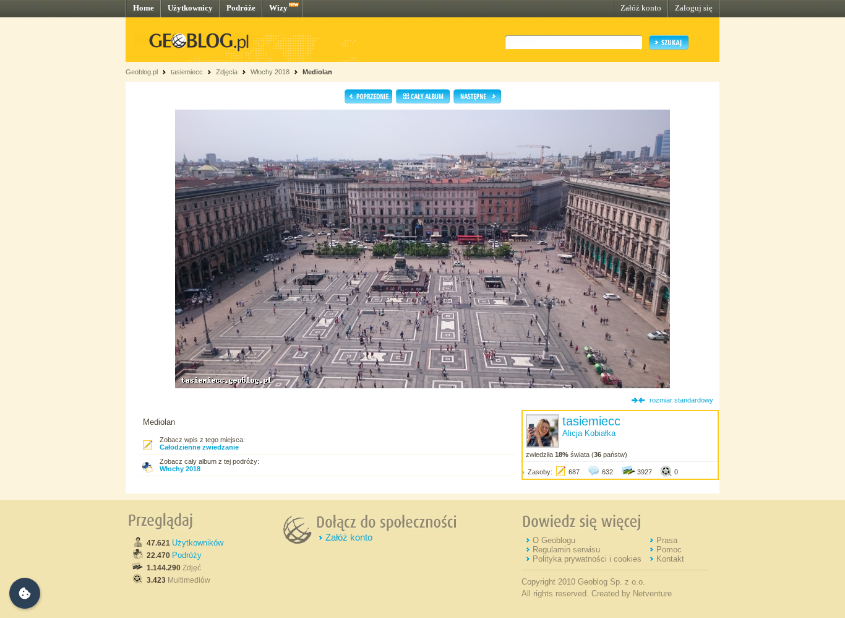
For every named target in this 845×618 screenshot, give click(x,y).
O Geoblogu (554, 540)
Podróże (240, 7)
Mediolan (317, 72)
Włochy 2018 (270, 72)
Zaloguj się (694, 7)
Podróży (187, 555)
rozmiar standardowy (681, 400)
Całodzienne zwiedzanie (199, 447)
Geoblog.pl (142, 72)
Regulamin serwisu (566, 549)
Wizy (278, 7)
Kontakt (670, 559)
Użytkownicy (190, 7)
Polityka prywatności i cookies (587, 559)
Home (143, 7)
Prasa (666, 540)
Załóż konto (640, 7)
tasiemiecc (187, 72)
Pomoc (669, 549)
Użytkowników (197, 542)
